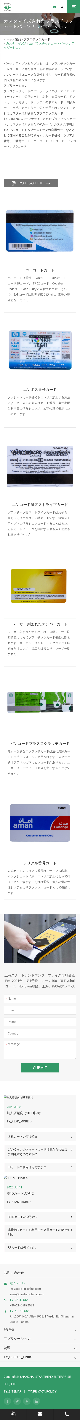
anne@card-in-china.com (27, 1294)
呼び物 (9, 1329)
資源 (7, 1348)
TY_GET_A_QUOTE (30, 183)
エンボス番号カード (40, 389)
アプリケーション (17, 1339)
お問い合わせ (14, 1273)
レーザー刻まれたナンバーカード (40, 624)
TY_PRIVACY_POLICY (42, 1391)
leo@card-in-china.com (25, 1289)
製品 (18, 39)
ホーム (8, 39)
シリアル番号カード (40, 863)
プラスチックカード (36, 39)
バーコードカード (40, 270)
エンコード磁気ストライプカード (40, 504)
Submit (40, 1068)
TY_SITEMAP (12, 1391)
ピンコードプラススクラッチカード (40, 743)
